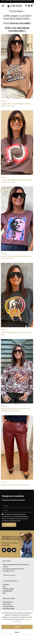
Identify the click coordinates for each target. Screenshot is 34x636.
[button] (3, 5)
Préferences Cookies (9, 575)
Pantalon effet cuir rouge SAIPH (15, 485)
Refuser (17, 632)
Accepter (17, 626)
